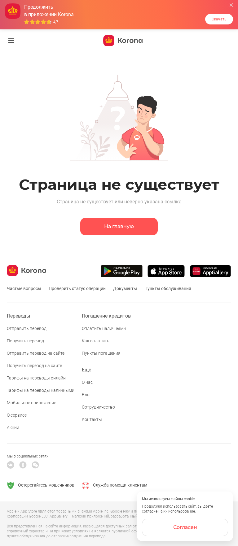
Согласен (185, 527)
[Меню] (11, 40)
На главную (119, 226)
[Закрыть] (231, 5)
